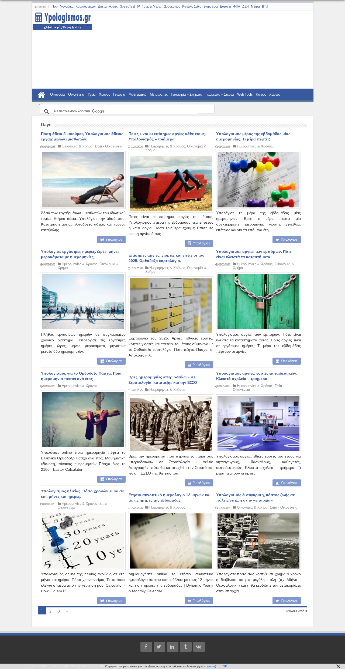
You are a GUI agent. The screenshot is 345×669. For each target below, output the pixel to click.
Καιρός (261, 94)
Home (41, 94)
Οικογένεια (76, 94)
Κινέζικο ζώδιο (191, 6)
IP (138, 6)
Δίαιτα (102, 6)
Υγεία (92, 94)
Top (55, 6)
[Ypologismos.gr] (62, 19)
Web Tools (245, 94)
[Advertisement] (199, 50)
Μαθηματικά (138, 94)
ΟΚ (225, 666)
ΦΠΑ (236, 6)
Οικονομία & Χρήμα (77, 146)
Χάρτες (274, 94)
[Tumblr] (186, 646)
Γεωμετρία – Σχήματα (186, 94)
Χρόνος (104, 94)
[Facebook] (146, 646)
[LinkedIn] (173, 646)
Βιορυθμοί (210, 6)
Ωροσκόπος (172, 6)
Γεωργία (119, 94)
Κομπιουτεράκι (85, 6)
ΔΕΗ (245, 6)
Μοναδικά (67, 6)
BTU (265, 6)
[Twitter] (159, 646)
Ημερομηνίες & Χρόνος (167, 146)
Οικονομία (57, 94)
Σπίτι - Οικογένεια (108, 146)
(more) (211, 666)
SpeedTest (127, 6)
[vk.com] (199, 646)
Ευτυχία (225, 6)
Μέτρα (255, 6)
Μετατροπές (159, 94)
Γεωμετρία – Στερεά (219, 94)
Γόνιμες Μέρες (151, 6)
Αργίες (113, 6)
